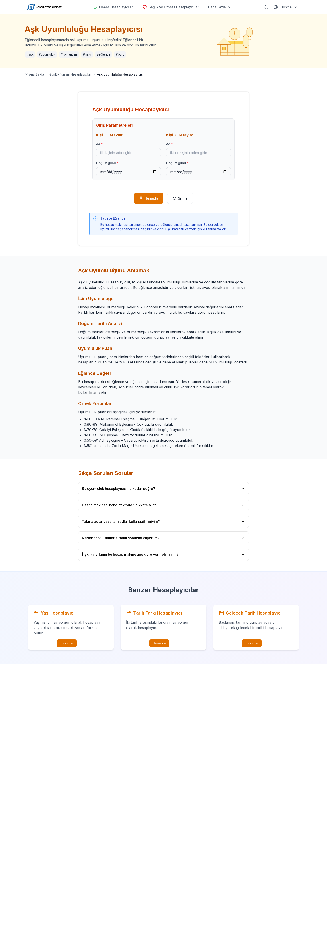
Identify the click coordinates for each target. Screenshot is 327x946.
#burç (120, 54)
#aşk (30, 54)
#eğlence (103, 54)
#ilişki (87, 54)
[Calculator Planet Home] (44, 7)
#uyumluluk (47, 54)
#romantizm (69, 54)
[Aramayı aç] (266, 7)
